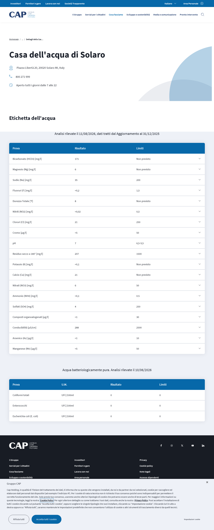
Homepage (14, 39)
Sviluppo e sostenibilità (138, 14)
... (22, 39)
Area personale (81, 477)
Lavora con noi (52, 3)
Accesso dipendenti (149, 477)
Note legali (145, 471)
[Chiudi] (207, 482)
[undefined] (199, 158)
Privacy (143, 459)
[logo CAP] (23, 445)
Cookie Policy (46, 500)
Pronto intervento (189, 14)
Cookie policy (146, 465)
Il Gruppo (77, 14)
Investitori (15, 3)
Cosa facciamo (116, 14)
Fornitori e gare (33, 3)
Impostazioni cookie (192, 519)
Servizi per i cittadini (95, 14)
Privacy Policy (141, 500)
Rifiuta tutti (18, 519)
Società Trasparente (75, 3)
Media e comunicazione (164, 14)
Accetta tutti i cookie (46, 519)
